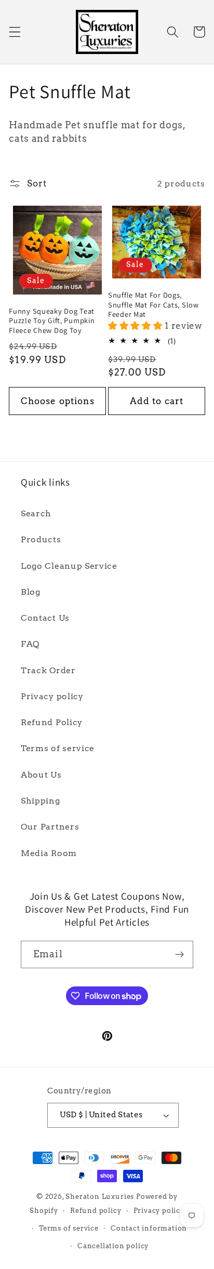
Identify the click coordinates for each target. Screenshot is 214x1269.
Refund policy (95, 1210)
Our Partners (50, 827)
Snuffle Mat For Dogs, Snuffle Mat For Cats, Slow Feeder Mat (153, 304)
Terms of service (58, 748)
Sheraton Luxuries (99, 1196)
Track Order (48, 670)
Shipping (40, 801)
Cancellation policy (113, 1246)
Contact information (149, 1228)
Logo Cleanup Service (69, 566)
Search (36, 513)
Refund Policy (52, 722)
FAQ (30, 644)
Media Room (49, 853)
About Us (41, 775)
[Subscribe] (179, 955)
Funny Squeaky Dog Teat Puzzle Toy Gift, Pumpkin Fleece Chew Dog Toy (52, 320)
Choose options (58, 400)
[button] (15, 32)
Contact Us (45, 618)
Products (41, 539)
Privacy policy (52, 696)
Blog (31, 592)
